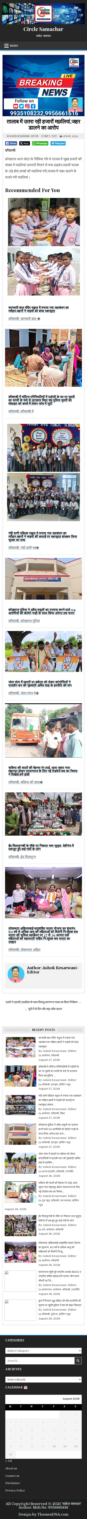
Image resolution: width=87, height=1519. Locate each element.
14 (54, 1430)
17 (10, 1438)
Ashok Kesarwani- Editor (24, 136)
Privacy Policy (15, 1490)
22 (65, 1438)
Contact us (12, 1475)
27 (43, 1446)
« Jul (8, 1460)
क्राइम (75, 136)
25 (21, 1446)
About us (11, 1468)
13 (43, 1430)
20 (43, 1438)
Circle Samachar (43, 28)
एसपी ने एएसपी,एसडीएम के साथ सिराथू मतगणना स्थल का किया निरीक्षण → (43, 1002)
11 (21, 1430)
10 (10, 1430)
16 (76, 1430)
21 (54, 1438)
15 (65, 1430)
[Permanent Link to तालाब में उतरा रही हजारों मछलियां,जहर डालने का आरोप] (43, 85)
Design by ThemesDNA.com (43, 1514)
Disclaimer (12, 1483)
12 (32, 1430)
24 (10, 1446)
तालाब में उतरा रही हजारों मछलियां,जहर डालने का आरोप (43, 124)
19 (32, 1438)
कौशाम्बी (67, 136)
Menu (14, 46)
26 (32, 1446)
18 (21, 1438)
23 (76, 1438)
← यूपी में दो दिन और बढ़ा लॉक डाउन (43, 1009)
